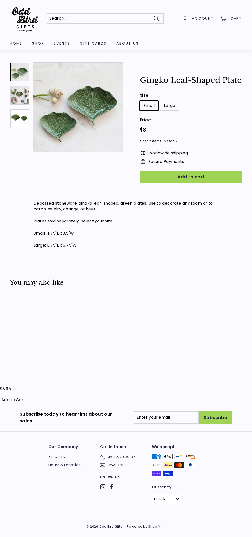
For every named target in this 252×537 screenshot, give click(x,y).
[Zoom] (78, 107)
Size (144, 95)
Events (62, 43)
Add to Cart (13, 400)
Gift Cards (93, 43)
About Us (127, 43)
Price (145, 120)
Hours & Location (64, 464)
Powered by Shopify (144, 526)
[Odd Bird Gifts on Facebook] (111, 487)
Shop (38, 43)
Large (169, 105)
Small (149, 105)
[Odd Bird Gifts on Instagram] (102, 487)
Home (16, 43)
